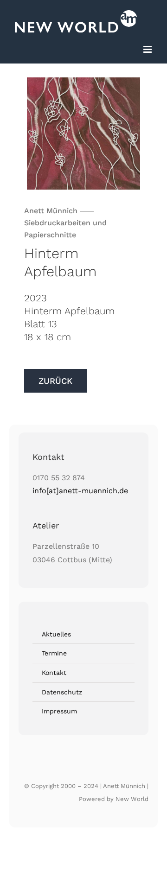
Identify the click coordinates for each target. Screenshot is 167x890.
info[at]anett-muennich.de (80, 490)
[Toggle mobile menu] (148, 49)
